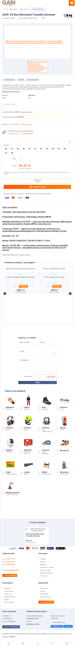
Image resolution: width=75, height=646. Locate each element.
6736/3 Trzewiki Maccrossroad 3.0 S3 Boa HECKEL (55, 283)
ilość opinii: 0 (26, 124)
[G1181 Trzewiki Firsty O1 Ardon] (21, 269)
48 (12, 153)
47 (6, 153)
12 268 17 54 (13, 134)
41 (35, 149)
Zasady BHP (44, 594)
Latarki (28, 468)
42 (41, 149)
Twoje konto (8, 594)
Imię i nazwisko (24, 342)
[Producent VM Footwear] (68, 16)
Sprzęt (65, 424)
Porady (42, 591)
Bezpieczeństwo (10, 488)
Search (23, 643)
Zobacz (23, 286)
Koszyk (6, 599)
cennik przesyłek (26, 112)
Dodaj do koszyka (39, 187)
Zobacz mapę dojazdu (11, 627)
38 (18, 149)
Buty (46, 403)
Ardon (22, 274)
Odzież (28, 403)
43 (47, 149)
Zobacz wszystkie (10, 575)
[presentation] (5, 293)
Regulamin (43, 564)
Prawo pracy (44, 588)
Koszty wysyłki (45, 570)
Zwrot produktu (9, 602)
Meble (46, 468)
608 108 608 (27, 134)
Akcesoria (65, 468)
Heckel (55, 279)
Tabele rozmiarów (10, 104)
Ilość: (14, 159)
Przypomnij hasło (9, 597)
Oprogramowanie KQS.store (63, 634)
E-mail (22, 351)
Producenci (43, 576)
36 (6, 149)
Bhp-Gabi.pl (13, 9)
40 (29, 149)
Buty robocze (24, 9)
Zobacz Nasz (46, 602)
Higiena (10, 447)
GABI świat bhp (8, 3)
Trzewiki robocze (37, 9)
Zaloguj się (7, 588)
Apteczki (28, 447)
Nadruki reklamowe (46, 573)
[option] (37, 42)
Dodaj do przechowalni (69, 141)
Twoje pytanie (24, 360)
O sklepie (43, 559)
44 (53, 149)
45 (59, 149)
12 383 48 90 (10, 564)
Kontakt (42, 562)
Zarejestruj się (8, 172)
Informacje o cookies (47, 567)
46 (65, 149)
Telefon (42, 342)
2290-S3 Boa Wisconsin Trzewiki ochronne (35, 535)
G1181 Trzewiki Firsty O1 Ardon (21, 277)
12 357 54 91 (10, 562)
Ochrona (65, 403)
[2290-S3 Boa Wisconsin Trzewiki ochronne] (37, 530)
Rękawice (10, 403)
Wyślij (37, 382)
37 (12, 149)
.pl (12, 637)
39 (24, 149)
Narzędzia (65, 447)
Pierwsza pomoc (45, 597)
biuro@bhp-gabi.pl (13, 570)
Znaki (10, 468)
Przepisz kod (28, 376)
